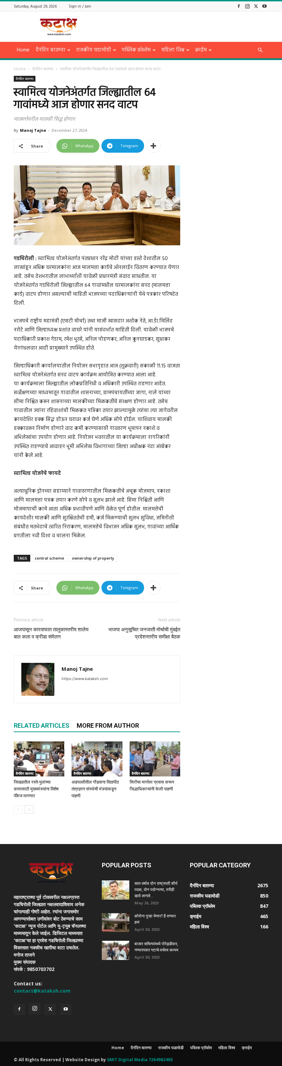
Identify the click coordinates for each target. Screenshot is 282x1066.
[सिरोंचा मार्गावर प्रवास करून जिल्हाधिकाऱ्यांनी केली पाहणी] (155, 758)
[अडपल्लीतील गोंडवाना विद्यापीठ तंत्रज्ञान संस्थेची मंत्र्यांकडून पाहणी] (97, 758)
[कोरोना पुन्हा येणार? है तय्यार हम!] (115, 922)
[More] (153, 146)
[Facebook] (238, 6)
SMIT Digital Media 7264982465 (140, 1060)
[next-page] (29, 809)
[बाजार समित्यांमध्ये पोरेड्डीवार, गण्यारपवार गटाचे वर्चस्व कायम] (115, 950)
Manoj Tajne (33, 130)
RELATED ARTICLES (41, 725)
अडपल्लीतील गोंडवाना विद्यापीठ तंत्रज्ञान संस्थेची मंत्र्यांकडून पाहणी (95, 789)
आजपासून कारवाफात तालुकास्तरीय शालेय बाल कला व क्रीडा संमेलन (51, 633)
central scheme (49, 558)
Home (23, 50)
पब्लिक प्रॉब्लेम (136, 50)
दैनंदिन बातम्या (50, 50)
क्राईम (201, 50)
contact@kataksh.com (42, 990)
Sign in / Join (80, 6)
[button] (260, 50)
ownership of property (93, 558)
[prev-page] (18, 809)
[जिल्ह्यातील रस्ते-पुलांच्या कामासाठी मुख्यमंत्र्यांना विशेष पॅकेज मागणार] (39, 758)
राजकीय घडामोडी (93, 50)
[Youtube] (264, 6)
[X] (256, 6)
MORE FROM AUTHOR (108, 725)
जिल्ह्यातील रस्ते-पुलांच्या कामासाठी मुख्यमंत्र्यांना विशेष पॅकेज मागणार (36, 789)
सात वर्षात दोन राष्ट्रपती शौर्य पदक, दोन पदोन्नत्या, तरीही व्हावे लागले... (155, 889)
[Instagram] (247, 6)
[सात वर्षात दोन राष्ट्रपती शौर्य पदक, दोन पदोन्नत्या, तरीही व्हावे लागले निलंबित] (115, 890)
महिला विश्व (172, 50)
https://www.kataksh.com (85, 678)
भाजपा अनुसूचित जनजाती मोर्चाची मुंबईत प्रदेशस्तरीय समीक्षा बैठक (144, 633)
